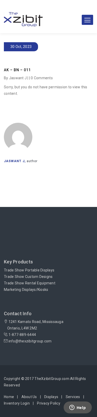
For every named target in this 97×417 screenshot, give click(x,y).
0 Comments (42, 78)
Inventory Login (17, 403)
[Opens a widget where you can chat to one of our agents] (77, 407)
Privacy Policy (48, 403)
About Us (29, 397)
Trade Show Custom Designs (28, 277)
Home (9, 397)
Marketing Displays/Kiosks (26, 289)
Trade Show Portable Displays (29, 270)
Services (73, 397)
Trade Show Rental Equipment (29, 283)
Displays (51, 397)
